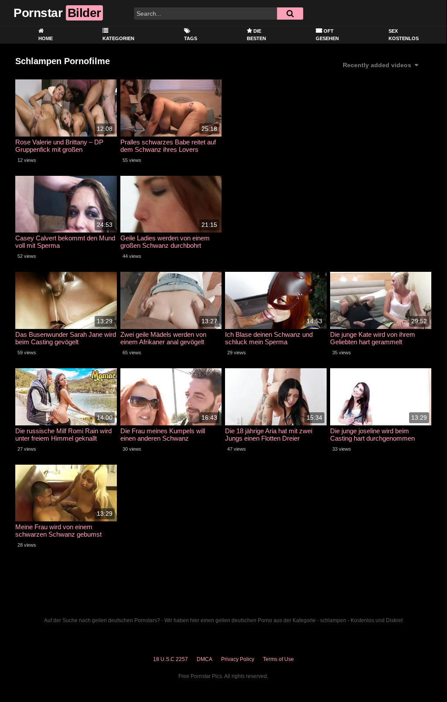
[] (290, 13)
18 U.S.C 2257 (170, 659)
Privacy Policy (237, 659)
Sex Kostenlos (404, 34)
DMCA (204, 659)
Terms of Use (278, 659)
